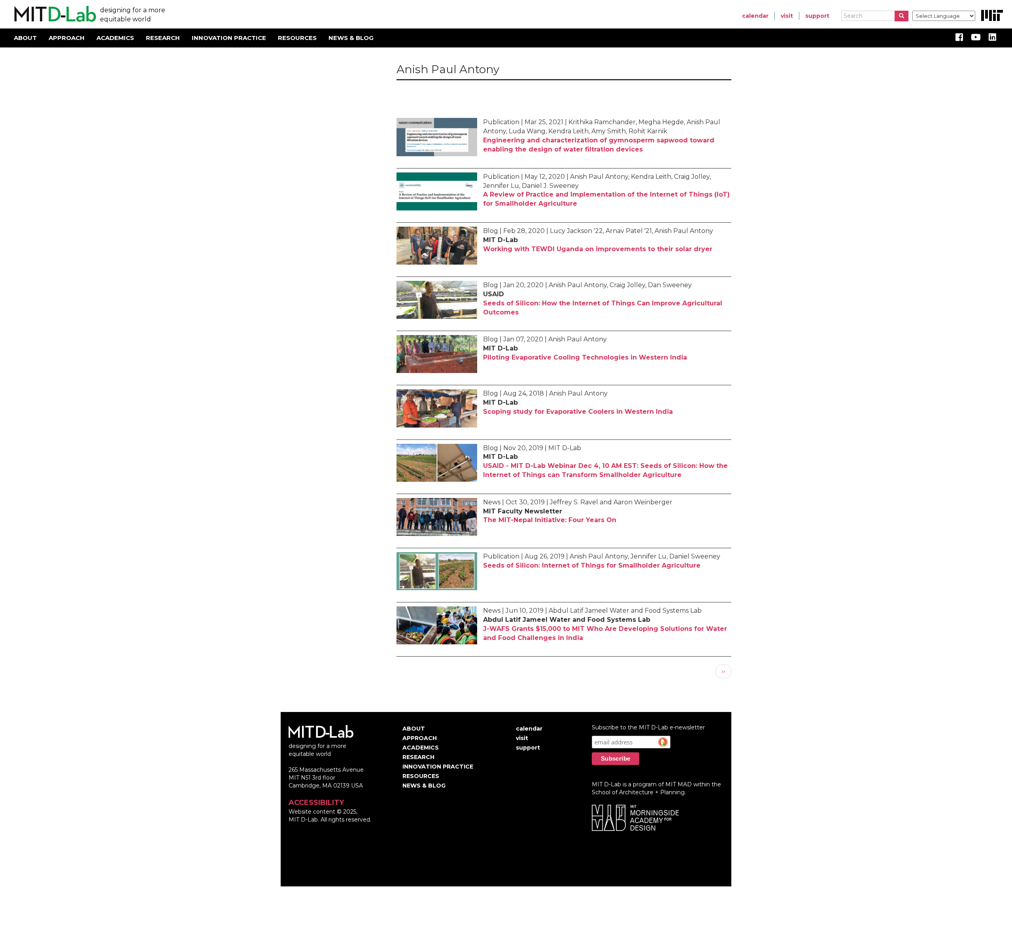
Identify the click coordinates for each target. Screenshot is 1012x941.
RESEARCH (163, 38)
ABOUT (25, 38)
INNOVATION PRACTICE (229, 38)
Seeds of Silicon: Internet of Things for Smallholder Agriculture (591, 565)
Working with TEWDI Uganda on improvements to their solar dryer (597, 249)
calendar (755, 15)
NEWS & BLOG (351, 38)
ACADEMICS (115, 38)
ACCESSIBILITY (316, 802)
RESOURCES (297, 38)
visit (787, 15)
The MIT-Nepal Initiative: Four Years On (549, 520)
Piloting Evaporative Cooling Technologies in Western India (585, 357)
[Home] (54, 14)
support (817, 15)
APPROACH (67, 38)
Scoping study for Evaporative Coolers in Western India (578, 411)
